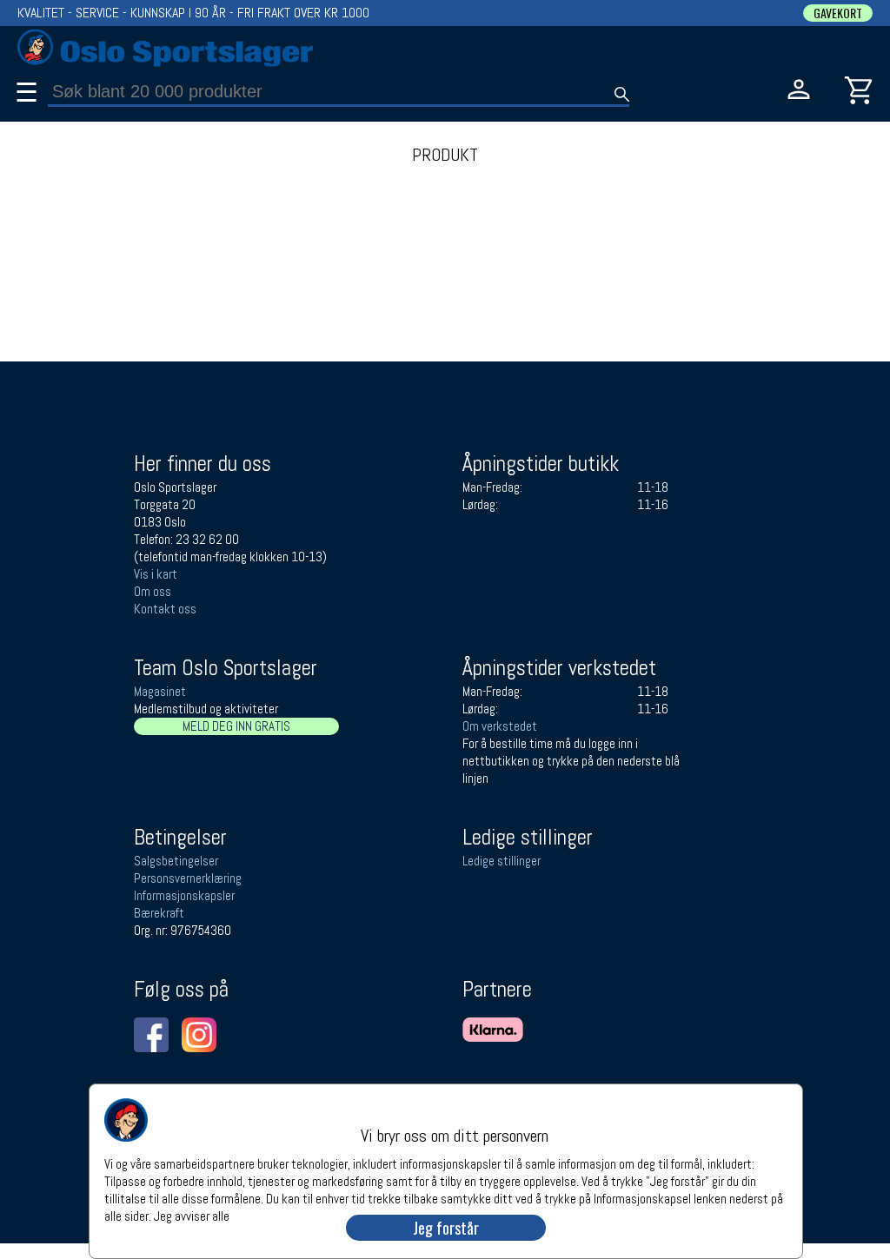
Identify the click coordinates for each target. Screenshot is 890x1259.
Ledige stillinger (501, 860)
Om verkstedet (499, 726)
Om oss (152, 591)
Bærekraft (159, 912)
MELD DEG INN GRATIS (236, 726)
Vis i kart (155, 574)
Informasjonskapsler (184, 895)
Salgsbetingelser (176, 860)
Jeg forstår (446, 1227)
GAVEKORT (838, 13)
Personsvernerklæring (188, 878)
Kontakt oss (165, 608)
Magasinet (160, 691)
